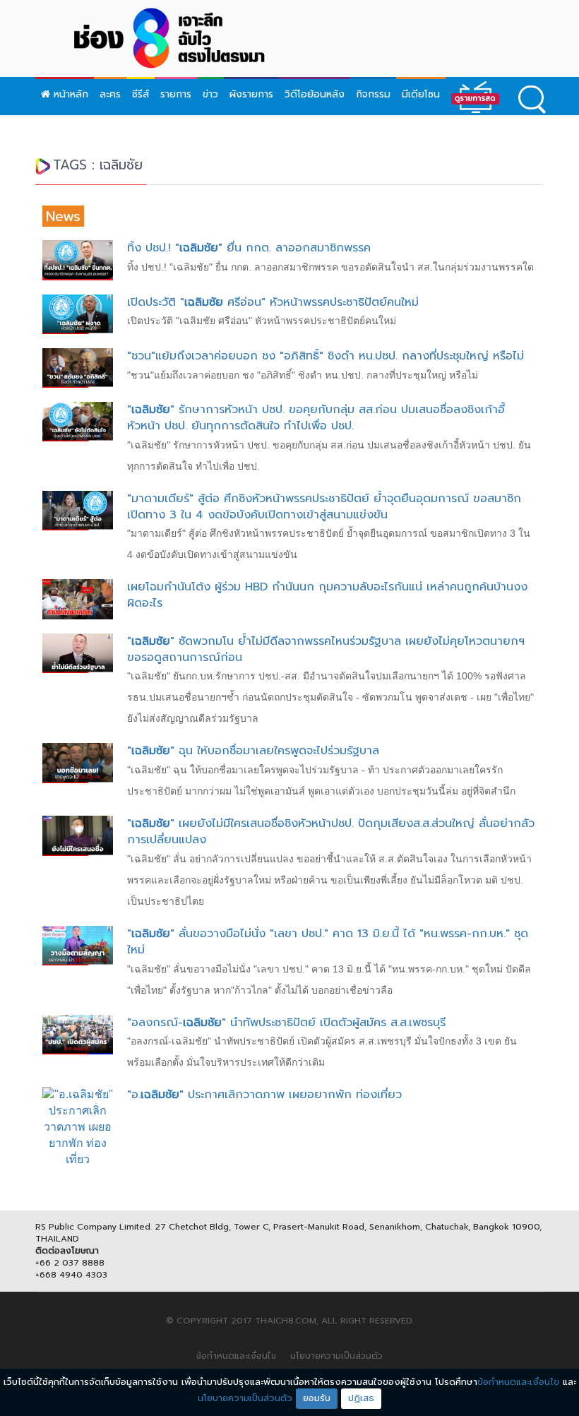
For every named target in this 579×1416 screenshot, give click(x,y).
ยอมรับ (316, 1398)
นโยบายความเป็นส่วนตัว (336, 1356)
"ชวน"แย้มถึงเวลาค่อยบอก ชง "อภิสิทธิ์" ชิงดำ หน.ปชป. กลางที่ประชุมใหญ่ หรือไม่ (325, 355)
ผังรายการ (251, 94)
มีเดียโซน (421, 94)
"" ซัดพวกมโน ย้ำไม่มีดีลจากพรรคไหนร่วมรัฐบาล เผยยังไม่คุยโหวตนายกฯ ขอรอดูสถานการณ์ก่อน (326, 649)
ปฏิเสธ (361, 1398)
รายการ (175, 94)
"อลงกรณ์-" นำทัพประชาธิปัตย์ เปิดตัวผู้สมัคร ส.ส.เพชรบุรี (286, 1022)
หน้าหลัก (69, 94)
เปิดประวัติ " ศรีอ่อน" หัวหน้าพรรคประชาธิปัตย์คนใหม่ (273, 302)
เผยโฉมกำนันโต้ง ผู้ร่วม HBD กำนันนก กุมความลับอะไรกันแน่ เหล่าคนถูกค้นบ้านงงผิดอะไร (327, 595)
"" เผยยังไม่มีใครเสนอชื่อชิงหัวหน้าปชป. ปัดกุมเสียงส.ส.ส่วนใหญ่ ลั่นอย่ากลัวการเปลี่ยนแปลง (331, 831)
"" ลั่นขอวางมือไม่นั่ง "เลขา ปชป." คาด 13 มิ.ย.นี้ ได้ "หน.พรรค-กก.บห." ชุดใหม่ (327, 941)
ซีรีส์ (140, 94)
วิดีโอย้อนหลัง (315, 94)
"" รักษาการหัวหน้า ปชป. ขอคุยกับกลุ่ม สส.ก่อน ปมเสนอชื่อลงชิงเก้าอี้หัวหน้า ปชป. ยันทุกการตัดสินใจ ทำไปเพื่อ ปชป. (316, 417)
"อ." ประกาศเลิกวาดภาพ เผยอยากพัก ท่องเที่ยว (264, 1094)
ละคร (110, 94)
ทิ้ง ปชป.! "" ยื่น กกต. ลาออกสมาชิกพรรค (249, 247)
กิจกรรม (373, 94)
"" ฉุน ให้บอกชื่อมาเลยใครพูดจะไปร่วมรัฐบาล (253, 750)
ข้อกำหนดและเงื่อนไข (236, 1356)
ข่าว (210, 94)
